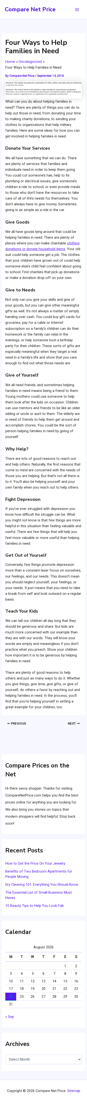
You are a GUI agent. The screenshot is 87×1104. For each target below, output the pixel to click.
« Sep (9, 1017)
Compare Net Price (30, 9)
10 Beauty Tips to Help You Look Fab (34, 905)
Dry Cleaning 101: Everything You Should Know (41, 884)
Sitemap (73, 1091)
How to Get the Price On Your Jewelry (35, 863)
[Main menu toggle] (77, 10)
